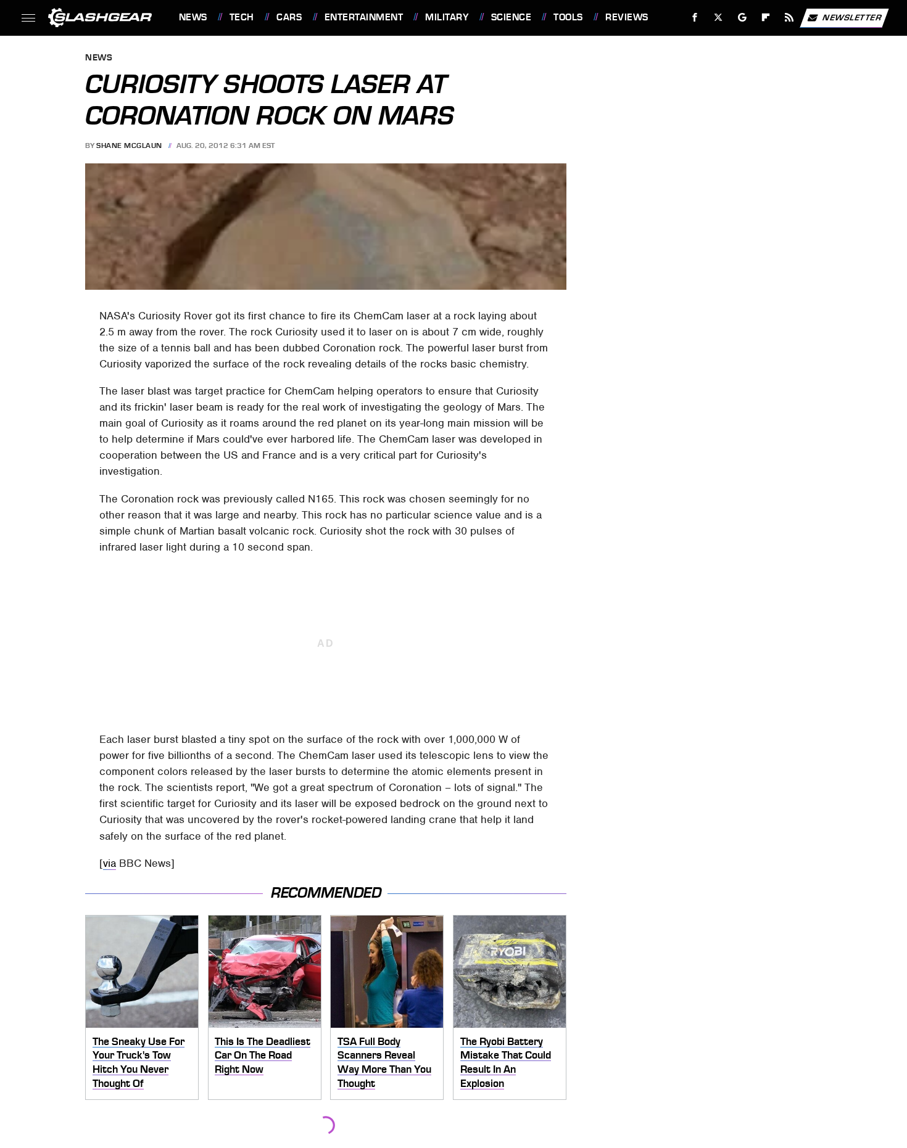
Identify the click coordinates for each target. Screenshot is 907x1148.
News (193, 17)
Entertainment (364, 17)
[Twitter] (718, 17)
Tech (242, 17)
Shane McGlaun (129, 145)
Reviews (626, 17)
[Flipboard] (766, 17)
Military (446, 17)
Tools (567, 17)
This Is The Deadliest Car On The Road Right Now (262, 1055)
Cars (289, 17)
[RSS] (789, 17)
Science (511, 17)
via (109, 863)
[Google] (742, 17)
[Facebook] (695, 17)
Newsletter (852, 17)
